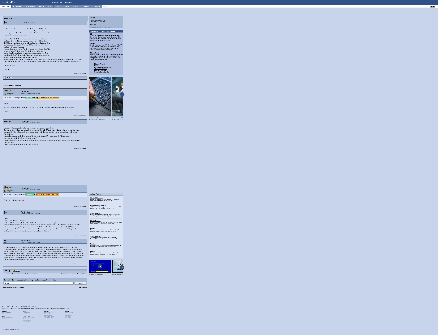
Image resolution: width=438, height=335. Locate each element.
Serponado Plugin (64, 308)
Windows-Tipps (6, 313)
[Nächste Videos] (122, 94)
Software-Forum (69, 312)
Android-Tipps (26, 321)
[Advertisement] (69, 40)
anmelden (55, 2)
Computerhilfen (7, 287)
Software (30, 7)
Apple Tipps (5, 318)
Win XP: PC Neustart (96, 198)
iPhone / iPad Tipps (28, 318)
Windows (6, 7)
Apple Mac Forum (7, 317)
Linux (66, 7)
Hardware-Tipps (48, 313)
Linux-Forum (26, 312)
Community (86, 7)
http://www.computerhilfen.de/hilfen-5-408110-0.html (21, 144)
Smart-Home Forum (49, 316)
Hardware (17, 7)
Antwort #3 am (26, 189)
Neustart (22, 287)
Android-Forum (27, 320)
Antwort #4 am (26, 213)
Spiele (75, 7)
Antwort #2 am (26, 122)
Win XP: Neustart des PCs (98, 205)
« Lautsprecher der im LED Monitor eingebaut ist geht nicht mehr (21, 273)
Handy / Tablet (45, 7)
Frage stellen (68, 2)
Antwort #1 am (26, 93)
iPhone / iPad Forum (28, 317)
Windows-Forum (6, 312)
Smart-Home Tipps (48, 317)
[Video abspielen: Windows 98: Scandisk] (100, 266)
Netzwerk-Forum (48, 315)
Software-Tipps (68, 315)
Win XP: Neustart (95, 213)
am (23, 22)
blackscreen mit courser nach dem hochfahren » (74, 273)
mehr (97, 7)
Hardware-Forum (48, 312)
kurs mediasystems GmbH (42, 308)
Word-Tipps (67, 316)
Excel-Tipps (68, 317)
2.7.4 (25, 306)
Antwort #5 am (26, 242)
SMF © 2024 (31, 306)
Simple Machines (39, 306)
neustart (92, 228)
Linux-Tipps (26, 313)
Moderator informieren (80, 73)
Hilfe (61, 2)
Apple (58, 7)
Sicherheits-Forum (69, 313)
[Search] (432, 7)
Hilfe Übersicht (83, 287)
